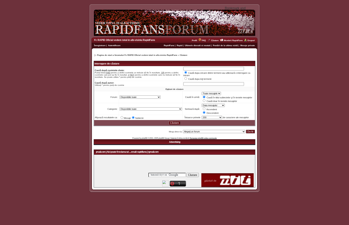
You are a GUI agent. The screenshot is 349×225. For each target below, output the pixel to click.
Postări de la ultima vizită (225, 45)
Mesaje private (247, 45)
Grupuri (251, 40)
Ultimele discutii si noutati (197, 45)
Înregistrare (100, 45)
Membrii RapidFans (233, 40)
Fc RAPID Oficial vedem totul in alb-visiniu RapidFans (124, 40)
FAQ (203, 40)
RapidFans (169, 45)
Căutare (215, 40)
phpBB (144, 138)
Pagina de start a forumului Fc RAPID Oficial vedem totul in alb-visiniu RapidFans (137, 55)
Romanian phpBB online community (203, 138)
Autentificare (114, 45)
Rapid (180, 45)
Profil (195, 40)
